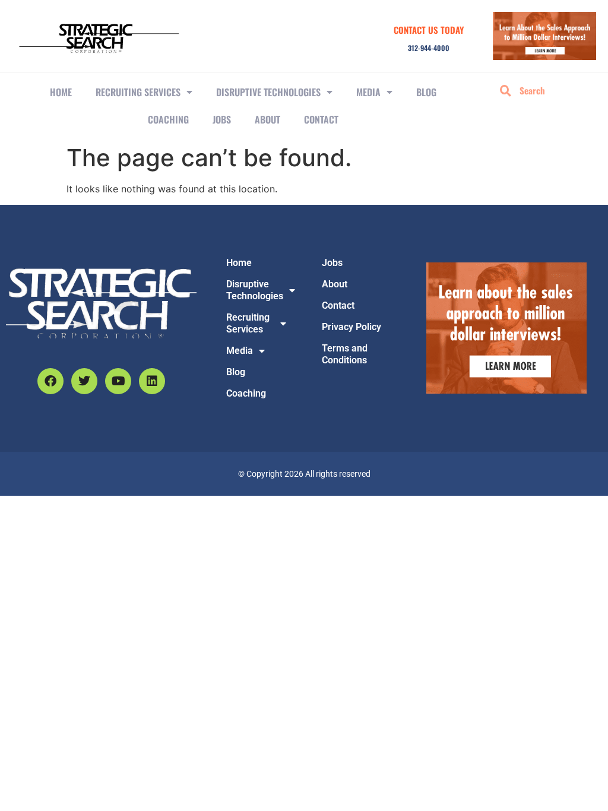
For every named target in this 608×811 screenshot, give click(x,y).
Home (61, 92)
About (267, 119)
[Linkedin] (152, 381)
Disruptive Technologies (268, 92)
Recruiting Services (248, 323)
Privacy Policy (351, 326)
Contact (321, 119)
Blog (426, 92)
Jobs (222, 119)
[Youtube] (118, 381)
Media (368, 92)
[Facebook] (50, 381)
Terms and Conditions (345, 354)
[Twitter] (84, 381)
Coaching (168, 119)
